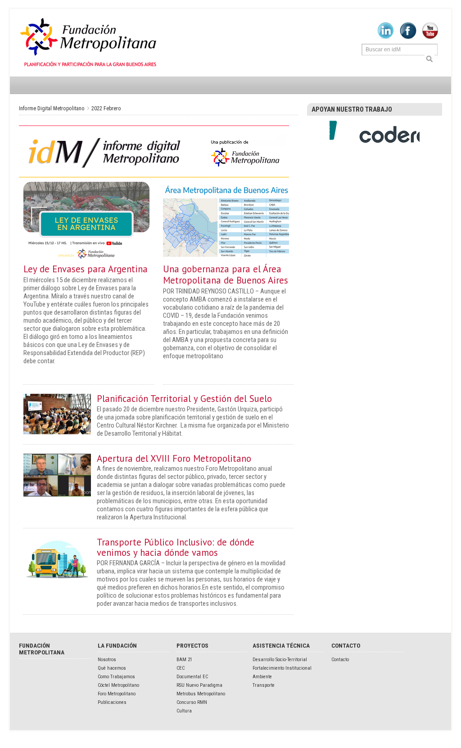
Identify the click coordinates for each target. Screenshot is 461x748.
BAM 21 (184, 659)
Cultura (184, 711)
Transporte (264, 685)
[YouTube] (430, 37)
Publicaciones (112, 702)
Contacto (340, 659)
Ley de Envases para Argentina (85, 269)
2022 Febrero (106, 108)
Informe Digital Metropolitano (90, 43)
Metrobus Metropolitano (200, 694)
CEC (180, 668)
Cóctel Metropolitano (118, 685)
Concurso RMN (191, 702)
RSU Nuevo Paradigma (199, 685)
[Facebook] (408, 37)
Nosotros (107, 659)
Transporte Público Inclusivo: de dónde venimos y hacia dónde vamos (175, 547)
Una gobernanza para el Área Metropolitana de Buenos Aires (225, 274)
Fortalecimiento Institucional (282, 668)
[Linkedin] (385, 37)
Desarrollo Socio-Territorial (280, 659)
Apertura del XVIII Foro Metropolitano (174, 458)
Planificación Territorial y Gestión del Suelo (184, 398)
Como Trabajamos (116, 677)
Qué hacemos (112, 668)
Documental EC (192, 677)
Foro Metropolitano (117, 694)
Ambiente (262, 677)
